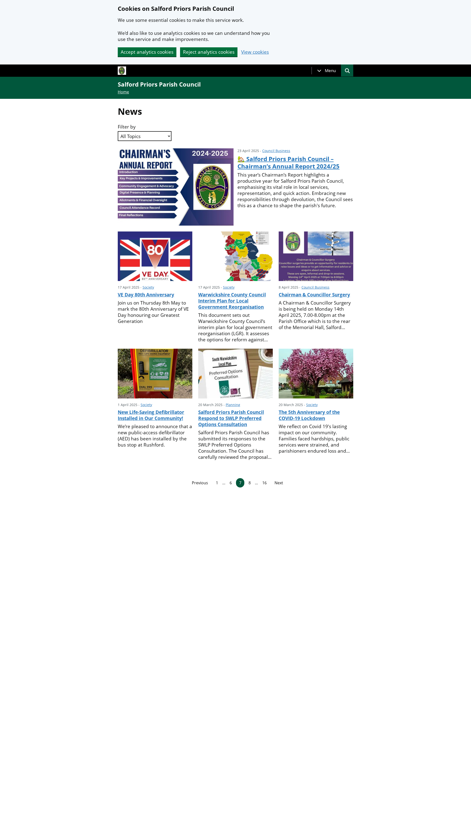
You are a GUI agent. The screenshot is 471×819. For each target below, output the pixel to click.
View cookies (255, 52)
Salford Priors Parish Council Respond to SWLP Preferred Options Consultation (231, 418)
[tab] (326, 70)
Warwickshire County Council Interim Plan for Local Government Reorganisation (232, 301)
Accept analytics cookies (147, 52)
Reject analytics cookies (209, 52)
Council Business (276, 150)
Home (123, 92)
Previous (200, 483)
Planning (233, 404)
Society (148, 287)
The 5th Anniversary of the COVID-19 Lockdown (309, 415)
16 (264, 483)
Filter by (127, 127)
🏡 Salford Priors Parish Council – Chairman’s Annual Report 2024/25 (288, 162)
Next (279, 483)
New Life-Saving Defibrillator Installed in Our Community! (151, 415)
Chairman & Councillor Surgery (314, 295)
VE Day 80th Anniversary (146, 295)
